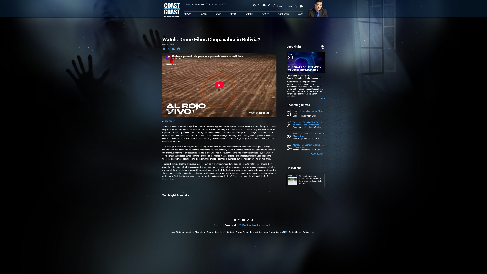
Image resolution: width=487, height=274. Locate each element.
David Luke (314, 138)
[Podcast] (323, 47)
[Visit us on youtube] (264, 5)
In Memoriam (199, 232)
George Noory (304, 76)
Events (265, 14)
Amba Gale (299, 78)
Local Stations (177, 232)
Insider (249, 14)
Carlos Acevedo (300, 127)
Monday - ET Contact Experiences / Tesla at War (308, 146)
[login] (301, 6)
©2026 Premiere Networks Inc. (255, 225)
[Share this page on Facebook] (164, 49)
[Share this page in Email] (174, 49)
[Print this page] (178, 49)
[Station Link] (172, 10)
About (188, 232)
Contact (230, 232)
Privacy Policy (242, 232)
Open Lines (311, 116)
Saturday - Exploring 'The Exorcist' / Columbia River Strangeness (308, 123)
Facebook (166, 179)
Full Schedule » (317, 154)
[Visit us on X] (259, 5)
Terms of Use (256, 232)
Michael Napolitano (301, 150)
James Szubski (315, 127)
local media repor (237, 129)
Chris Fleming (299, 116)
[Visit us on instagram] (268, 5)
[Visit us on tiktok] (273, 5)
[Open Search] (296, 6)
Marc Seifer (317, 150)
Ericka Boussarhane (313, 78)
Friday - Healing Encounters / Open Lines (308, 112)
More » (321, 98)
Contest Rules (295, 232)
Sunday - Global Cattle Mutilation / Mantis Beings (308, 134)
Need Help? (219, 232)
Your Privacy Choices (273, 232)
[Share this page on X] (169, 49)
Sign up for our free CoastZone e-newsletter (310, 177)
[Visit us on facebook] (254, 5)
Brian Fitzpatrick (300, 138)
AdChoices (307, 232)
